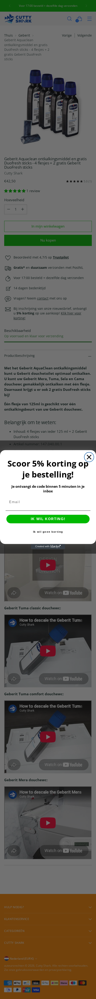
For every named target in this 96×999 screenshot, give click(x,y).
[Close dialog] (89, 457)
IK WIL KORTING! (48, 519)
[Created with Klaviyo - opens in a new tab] (48, 546)
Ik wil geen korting (48, 531)
